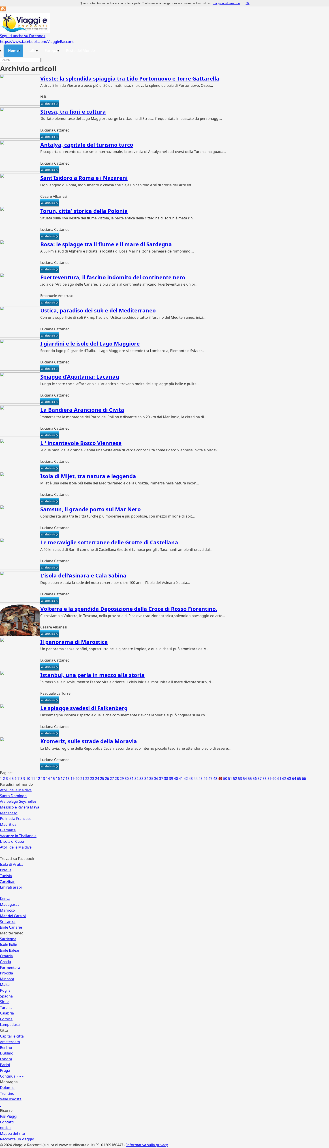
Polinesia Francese (15, 818)
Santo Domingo (13, 795)
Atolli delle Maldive (16, 789)
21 (82, 778)
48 (215, 778)
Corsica (6, 1018)
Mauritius (8, 824)
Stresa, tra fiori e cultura (73, 111)
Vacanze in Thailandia (18, 835)
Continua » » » (12, 1076)
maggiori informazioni (226, 3)
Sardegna (8, 938)
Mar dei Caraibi (13, 915)
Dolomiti (7, 1087)
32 (137, 778)
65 (299, 778)
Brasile (5, 870)
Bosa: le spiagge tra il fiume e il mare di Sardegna (106, 244)
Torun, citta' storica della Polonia (84, 210)
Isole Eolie (8, 944)
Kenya (5, 898)
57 (260, 778)
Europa (51, 50)
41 (181, 778)
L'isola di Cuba (12, 841)
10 (28, 778)
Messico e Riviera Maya (19, 807)
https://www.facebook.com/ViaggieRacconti (37, 41)
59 (269, 778)
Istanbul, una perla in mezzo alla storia (92, 675)
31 (132, 778)
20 (77, 778)
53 (240, 778)
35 (151, 778)
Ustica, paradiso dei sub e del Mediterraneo (98, 310)
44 (196, 778)
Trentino (7, 1093)
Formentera (10, 967)
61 (279, 778)
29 (122, 778)
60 (274, 778)
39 (171, 778)
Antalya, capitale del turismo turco (86, 144)
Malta (5, 984)
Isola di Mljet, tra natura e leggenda (88, 476)
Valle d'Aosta (10, 1099)
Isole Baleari (10, 950)
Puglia (5, 990)
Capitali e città (12, 1036)
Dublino (6, 1053)
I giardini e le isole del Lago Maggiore (90, 343)
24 (97, 778)
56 (255, 778)
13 (43, 778)
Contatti (7, 1122)
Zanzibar (7, 881)
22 (87, 778)
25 (102, 778)
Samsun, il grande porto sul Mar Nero (90, 509)
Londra (6, 1059)
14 (48, 778)
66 (304, 778)
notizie (5, 1127)
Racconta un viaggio (17, 1139)
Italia (32, 50)
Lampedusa (10, 1024)
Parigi (5, 1064)
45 (201, 778)
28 (117, 778)
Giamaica (8, 830)
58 (265, 778)
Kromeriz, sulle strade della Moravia (88, 741)
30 (127, 778)
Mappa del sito (12, 1133)
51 (230, 778)
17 (63, 778)
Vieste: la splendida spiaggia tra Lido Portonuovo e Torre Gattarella (129, 78)
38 (166, 778)
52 (235, 778)
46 (205, 778)
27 (112, 778)
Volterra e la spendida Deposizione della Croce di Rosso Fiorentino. (128, 608)
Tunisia (6, 875)
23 (92, 778)
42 (186, 778)
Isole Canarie (11, 927)
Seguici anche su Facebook (22, 35)
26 (107, 778)
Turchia (6, 1007)
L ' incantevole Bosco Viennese (81, 443)
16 (58, 778)
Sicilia (4, 1001)
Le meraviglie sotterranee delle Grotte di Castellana (109, 542)
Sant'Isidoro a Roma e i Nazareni (84, 177)
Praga (5, 1070)
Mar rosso (8, 813)
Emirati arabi (11, 887)
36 (156, 778)
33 (141, 778)
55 (250, 778)
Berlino (6, 1047)
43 (191, 778)
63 (289, 778)
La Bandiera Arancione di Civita (82, 409)
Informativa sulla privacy (147, 1144)
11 (33, 778)
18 (68, 778)
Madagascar (10, 904)
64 (294, 778)
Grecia (5, 961)
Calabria (7, 1013)
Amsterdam (10, 1041)
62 (284, 778)
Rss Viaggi (8, 1116)
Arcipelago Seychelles (18, 801)
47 (210, 778)
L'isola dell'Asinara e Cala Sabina (83, 575)
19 (72, 778)
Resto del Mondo (80, 50)
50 (225, 778)
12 (38, 778)
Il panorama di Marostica (74, 641)
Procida (6, 973)
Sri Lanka (7, 921)
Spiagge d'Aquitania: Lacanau (79, 376)
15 (53, 778)
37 (161, 778)
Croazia (6, 955)
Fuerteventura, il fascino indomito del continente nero (112, 277)
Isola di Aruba (11, 864)
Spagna (6, 996)
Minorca (7, 978)
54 (245, 778)
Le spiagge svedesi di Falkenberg (84, 708)
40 (176, 778)
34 (146, 778)
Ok (248, 3)
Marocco (7, 910)
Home (13, 50)
